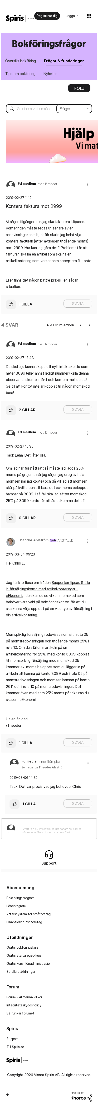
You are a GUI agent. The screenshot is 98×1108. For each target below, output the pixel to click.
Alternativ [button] (79, 89)
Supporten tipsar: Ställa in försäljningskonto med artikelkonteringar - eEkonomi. (48, 589)
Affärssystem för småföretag (28, 914)
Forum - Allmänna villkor (24, 997)
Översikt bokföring (20, 60)
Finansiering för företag (24, 922)
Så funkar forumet (20, 1013)
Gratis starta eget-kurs (24, 955)
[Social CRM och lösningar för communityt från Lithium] (81, 1097)
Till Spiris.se (15, 1047)
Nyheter (50, 73)
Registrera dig (47, 16)
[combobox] (49, 108)
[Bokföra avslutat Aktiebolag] (81, 325)
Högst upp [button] (7, 1094)
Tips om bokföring (20, 73)
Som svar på (43, 767)
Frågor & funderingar (64, 60)
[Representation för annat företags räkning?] (89, 325)
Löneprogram (16, 906)
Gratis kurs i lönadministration (29, 963)
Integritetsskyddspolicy (23, 1005)
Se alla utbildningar (20, 971)
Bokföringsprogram (20, 898)
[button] (88, 184)
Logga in (72, 16)
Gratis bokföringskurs (22, 947)
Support (12, 1039)
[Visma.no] (20, 18)
